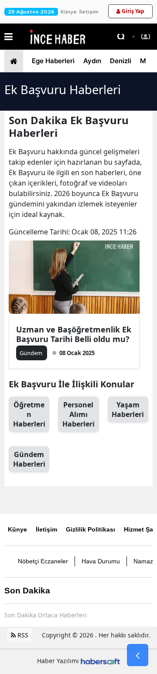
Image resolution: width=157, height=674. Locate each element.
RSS (22, 635)
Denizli (120, 61)
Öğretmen (29, 414)
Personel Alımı (78, 414)
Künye (69, 11)
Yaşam (128, 409)
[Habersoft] (100, 660)
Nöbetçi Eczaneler (43, 561)
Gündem (29, 459)
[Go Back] (137, 655)
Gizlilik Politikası (90, 529)
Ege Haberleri (53, 61)
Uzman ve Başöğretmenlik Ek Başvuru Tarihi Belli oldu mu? (73, 334)
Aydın (92, 61)
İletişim (89, 11)
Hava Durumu (101, 561)
